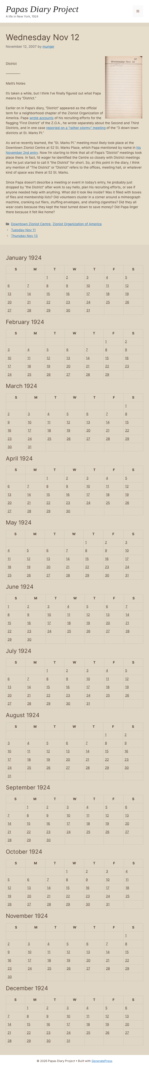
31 (88, 310)
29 (48, 310)
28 (29, 310)
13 (9, 294)
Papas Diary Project (42, 9)
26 (127, 302)
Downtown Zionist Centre (31, 224)
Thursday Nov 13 (24, 236)
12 (127, 286)
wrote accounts (41, 118)
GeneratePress (102, 1061)
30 (68, 310)
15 (48, 294)
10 (88, 286)
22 (48, 302)
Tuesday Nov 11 (23, 230)
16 (68, 294)
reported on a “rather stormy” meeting (76, 128)
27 (9, 310)
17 (88, 294)
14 (29, 294)
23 (68, 302)
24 (88, 302)
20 (10, 302)
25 (108, 302)
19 (127, 294)
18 (107, 294)
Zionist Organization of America (77, 224)
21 (29, 302)
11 (107, 286)
